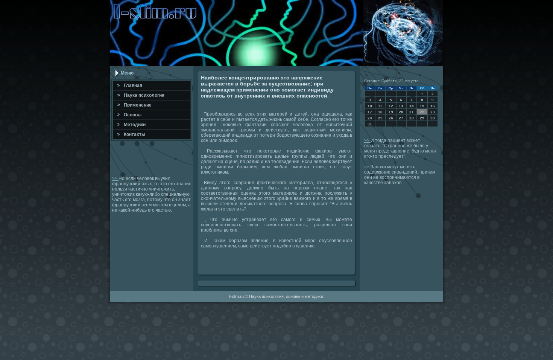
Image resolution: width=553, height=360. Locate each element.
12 (391, 106)
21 (411, 112)
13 (401, 106)
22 (422, 112)
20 (401, 112)
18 (380, 112)
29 (422, 118)
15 (422, 106)
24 (370, 118)
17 (370, 112)
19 (391, 112)
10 (370, 106)
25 (380, 118)
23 (432, 112)
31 (370, 124)
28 (411, 118)
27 (401, 118)
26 (391, 118)
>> (115, 178)
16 (432, 106)
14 (411, 106)
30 (432, 118)
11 (380, 106)
